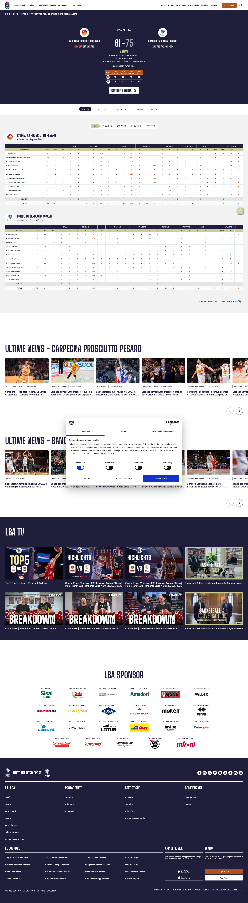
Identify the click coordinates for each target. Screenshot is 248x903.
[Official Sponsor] (170, 694)
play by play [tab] (121, 109)
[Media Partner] (62, 744)
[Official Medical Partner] (108, 711)
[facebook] (199, 773)
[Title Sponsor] (46, 694)
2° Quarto (121, 126)
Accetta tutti (161, 478)
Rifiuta (87, 478)
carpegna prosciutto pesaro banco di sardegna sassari (49, 14)
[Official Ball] (170, 711)
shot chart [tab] (137, 109)
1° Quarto (107, 126)
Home (7, 14)
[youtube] (220, 773)
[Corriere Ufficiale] (201, 727)
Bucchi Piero (36, 220)
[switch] (109, 468)
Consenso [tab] (85, 432)
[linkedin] (215, 773)
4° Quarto (150, 126)
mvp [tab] (165, 109)
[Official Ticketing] (77, 727)
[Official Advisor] (186, 744)
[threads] (210, 773)
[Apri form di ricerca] (241, 5)
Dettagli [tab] (124, 431)
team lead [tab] (153, 109)
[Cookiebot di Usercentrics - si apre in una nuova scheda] (168, 423)
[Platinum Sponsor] (77, 694)
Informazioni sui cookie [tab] (162, 431)
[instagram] (205, 773)
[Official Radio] (155, 744)
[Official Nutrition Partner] (139, 727)
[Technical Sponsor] (201, 711)
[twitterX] (225, 773)
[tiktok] (230, 773)
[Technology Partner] (77, 711)
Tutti (95, 126)
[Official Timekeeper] (108, 727)
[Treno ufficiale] (139, 711)
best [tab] (107, 109)
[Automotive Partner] (108, 694)
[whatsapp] (236, 773)
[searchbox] (124, 3)
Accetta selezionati (124, 478)
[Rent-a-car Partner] (46, 727)
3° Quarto (136, 126)
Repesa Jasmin (37, 139)
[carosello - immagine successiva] (239, 411)
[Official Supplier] (170, 727)
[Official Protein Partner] (139, 694)
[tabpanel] (124, 214)
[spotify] (241, 773)
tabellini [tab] (85, 109)
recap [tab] (97, 109)
